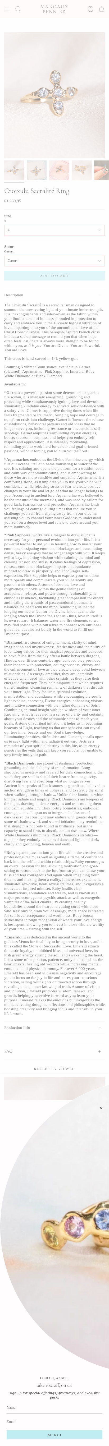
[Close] (101, 1108)
